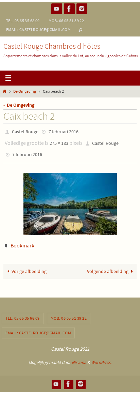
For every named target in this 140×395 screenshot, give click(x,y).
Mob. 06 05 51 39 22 (66, 20)
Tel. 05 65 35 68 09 (23, 20)
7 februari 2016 (63, 131)
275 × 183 (59, 141)
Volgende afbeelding (107, 265)
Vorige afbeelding (29, 265)
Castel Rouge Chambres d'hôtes (51, 46)
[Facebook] (69, 8)
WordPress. (101, 356)
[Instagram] (81, 8)
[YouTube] (56, 8)
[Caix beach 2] (70, 199)
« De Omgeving (18, 105)
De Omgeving (24, 91)
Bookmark (22, 240)
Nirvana (79, 356)
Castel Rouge (25, 131)
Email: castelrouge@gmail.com (38, 29)
